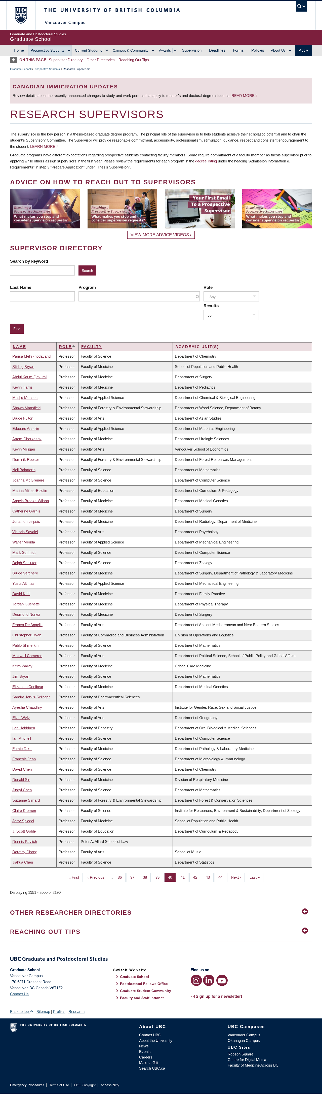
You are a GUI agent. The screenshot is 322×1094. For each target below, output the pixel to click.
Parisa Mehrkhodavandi (31, 356)
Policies (257, 50)
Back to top (20, 1011)
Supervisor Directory (66, 60)
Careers (145, 1057)
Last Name (20, 287)
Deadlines (217, 50)
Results (211, 305)
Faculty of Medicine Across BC (253, 1065)
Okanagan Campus (244, 1040)
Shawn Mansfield (26, 408)
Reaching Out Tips (133, 60)
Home (19, 50)
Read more (243, 95)
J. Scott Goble (24, 831)
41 (184, 877)
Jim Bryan (20, 676)
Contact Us (19, 994)
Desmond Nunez (26, 614)
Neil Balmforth (23, 470)
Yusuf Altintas (23, 583)
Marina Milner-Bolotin (29, 490)
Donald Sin (21, 779)
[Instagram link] (196, 980)
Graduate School (20, 69)
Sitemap (43, 1011)
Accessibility (110, 1085)
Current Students (88, 50)
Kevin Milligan (23, 449)
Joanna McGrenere (28, 480)
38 (147, 877)
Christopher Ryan (26, 635)
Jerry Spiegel (23, 821)
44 (222, 877)
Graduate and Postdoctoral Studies (161, 960)
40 (172, 877)
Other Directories (101, 60)
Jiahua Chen (22, 862)
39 (159, 877)
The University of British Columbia (20, 15)
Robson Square (240, 1054)
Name (19, 347)
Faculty (91, 347)
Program (87, 287)
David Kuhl (21, 594)
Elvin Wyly (21, 717)
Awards (165, 50)
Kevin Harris (22, 387)
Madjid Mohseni (25, 397)
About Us (278, 50)
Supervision (192, 50)
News (144, 1046)
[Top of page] (14, 60)
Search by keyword (29, 261)
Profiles (59, 1011)
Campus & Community (130, 50)
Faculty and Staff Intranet (142, 998)
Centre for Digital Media (247, 1059)
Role (208, 287)
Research (76, 1011)
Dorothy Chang (24, 852)
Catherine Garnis (26, 511)
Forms (238, 50)
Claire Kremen (24, 810)
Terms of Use (59, 1085)
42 (197, 877)
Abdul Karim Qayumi (29, 377)
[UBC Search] (301, 6)
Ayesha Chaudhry (27, 707)
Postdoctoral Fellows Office (144, 984)
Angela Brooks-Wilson (30, 501)
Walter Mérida (23, 542)
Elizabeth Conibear (27, 687)
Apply (303, 50)
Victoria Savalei (25, 532)
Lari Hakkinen (23, 728)
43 (210, 877)
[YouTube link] (222, 980)
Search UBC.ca (152, 1068)
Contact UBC (150, 1035)
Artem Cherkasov (27, 439)
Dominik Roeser (25, 459)
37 (134, 877)
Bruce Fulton (22, 418)
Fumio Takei (22, 748)
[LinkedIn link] (208, 980)
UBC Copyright (85, 1085)
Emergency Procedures (27, 1085)
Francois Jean (24, 759)
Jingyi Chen (22, 790)
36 (122, 877)
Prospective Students (47, 50)
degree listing (206, 161)
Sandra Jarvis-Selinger (31, 697)
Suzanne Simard (26, 800)
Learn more (42, 146)
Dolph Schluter (24, 563)
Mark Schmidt (23, 552)
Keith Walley (22, 666)
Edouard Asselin (25, 428)
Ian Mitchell (21, 738)
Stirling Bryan (23, 366)
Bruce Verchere (25, 573)
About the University (155, 1040)
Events (145, 1051)
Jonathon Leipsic (26, 521)
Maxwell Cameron (27, 656)
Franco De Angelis (27, 625)
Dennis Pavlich (24, 841)
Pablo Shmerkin (25, 645)
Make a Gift (148, 1063)
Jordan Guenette (26, 604)
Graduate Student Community (145, 991)
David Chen (22, 769)
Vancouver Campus (244, 1035)
